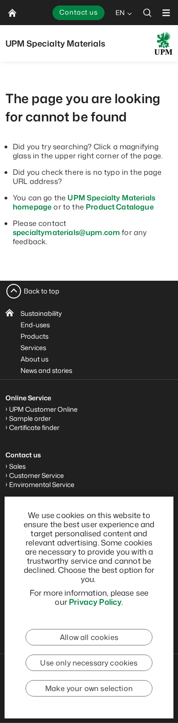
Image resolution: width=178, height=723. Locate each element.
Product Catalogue (120, 207)
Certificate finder (34, 427)
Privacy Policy (95, 601)
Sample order (30, 418)
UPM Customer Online (43, 409)
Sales (17, 466)
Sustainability (41, 313)
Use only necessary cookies (88, 663)
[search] (147, 12)
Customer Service (36, 475)
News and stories (46, 370)
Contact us (78, 12)
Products (34, 336)
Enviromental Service (41, 484)
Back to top (41, 291)
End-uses (35, 325)
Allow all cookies (89, 637)
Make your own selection (89, 688)
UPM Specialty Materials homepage (84, 202)
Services (33, 347)
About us (34, 359)
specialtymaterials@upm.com (66, 232)
